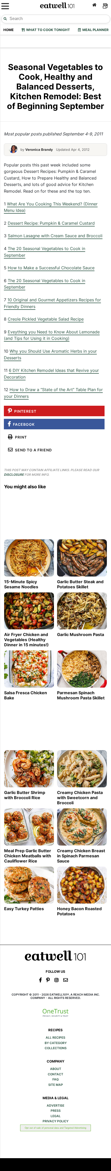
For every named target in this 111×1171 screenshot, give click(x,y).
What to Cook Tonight (47, 29)
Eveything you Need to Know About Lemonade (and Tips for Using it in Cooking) (52, 335)
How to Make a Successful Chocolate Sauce (51, 268)
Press (56, 1111)
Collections (56, 1048)
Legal (56, 1116)
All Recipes (55, 1037)
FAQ (55, 1079)
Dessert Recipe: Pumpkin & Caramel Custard (51, 223)
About (55, 1069)
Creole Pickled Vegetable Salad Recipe (46, 319)
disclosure (14, 474)
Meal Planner (95, 29)
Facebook (23, 424)
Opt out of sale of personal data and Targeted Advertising (55, 1128)
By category (56, 1043)
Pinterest (24, 411)
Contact (55, 1074)
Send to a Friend (32, 450)
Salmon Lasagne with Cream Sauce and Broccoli (55, 236)
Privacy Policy (55, 1121)
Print (20, 437)
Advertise (55, 1105)
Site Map (55, 1085)
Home (8, 29)
